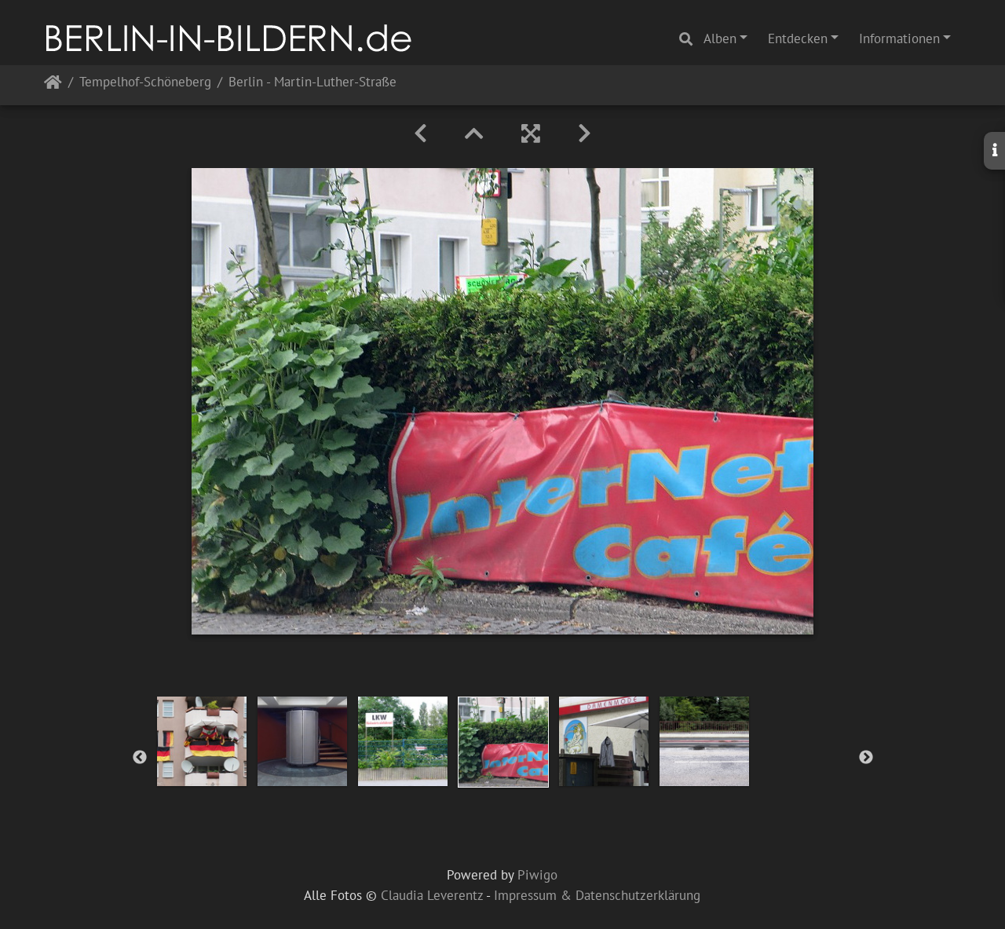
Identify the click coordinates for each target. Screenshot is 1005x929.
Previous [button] (140, 758)
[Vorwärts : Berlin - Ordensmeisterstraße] (584, 133)
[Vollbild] (530, 133)
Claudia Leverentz (432, 895)
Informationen (899, 38)
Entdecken (798, 38)
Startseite (53, 85)
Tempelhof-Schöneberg (145, 82)
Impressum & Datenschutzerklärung (597, 895)
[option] (202, 741)
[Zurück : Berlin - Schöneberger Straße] (420, 133)
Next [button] (866, 758)
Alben (720, 38)
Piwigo (537, 874)
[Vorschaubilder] (474, 133)
